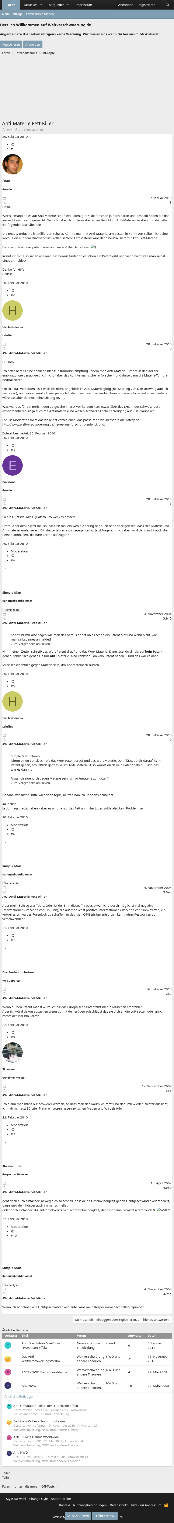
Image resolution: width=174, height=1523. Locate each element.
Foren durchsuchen (40, 14)
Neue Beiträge (12, 14)
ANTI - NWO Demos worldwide (44, 1372)
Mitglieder (56, 5)
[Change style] (159, 2)
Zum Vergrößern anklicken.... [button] (32, 644)
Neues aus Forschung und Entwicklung (41, 1414)
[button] (41, 5)
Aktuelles (30, 5)
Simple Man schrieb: (26, 756)
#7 (13, 940)
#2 (13, 295)
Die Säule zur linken (18, 972)
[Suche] (168, 5)
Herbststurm (12, 327)
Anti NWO (29, 1385)
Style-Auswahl (16, 1499)
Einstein (8, 482)
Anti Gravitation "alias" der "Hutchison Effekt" (41, 1345)
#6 (13, 834)
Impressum (83, 5)
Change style (38, 1499)
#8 (13, 1037)
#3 (13, 450)
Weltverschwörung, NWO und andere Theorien (99, 1358)
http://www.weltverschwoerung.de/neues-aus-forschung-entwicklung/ (53, 424)
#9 (13, 1134)
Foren (10, 5)
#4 (13, 560)
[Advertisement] (87, 88)
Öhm (9, 130)
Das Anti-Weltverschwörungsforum (41, 1358)
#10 (14, 1235)
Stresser (8, 1069)
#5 (13, 686)
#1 (13, 148)
